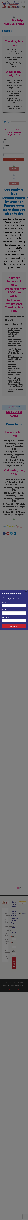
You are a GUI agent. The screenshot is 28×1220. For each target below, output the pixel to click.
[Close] (26, 591)
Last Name (5, 617)
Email (4, 602)
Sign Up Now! (14, 626)
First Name (5, 609)
